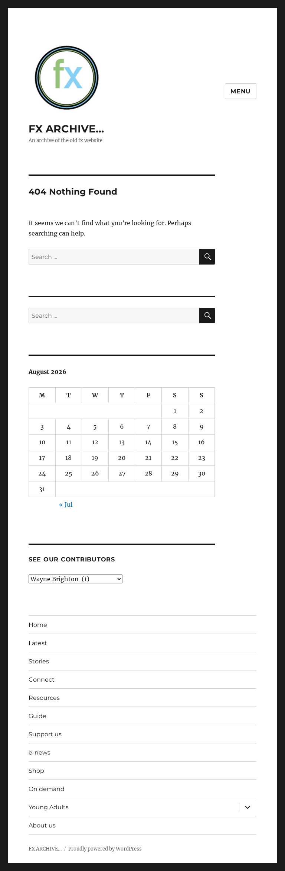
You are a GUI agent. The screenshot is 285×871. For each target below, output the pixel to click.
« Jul (65, 504)
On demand (47, 788)
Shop (36, 770)
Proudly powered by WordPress (105, 849)
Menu (240, 91)
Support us (45, 734)
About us (42, 825)
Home (38, 624)
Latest (38, 643)
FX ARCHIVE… (66, 128)
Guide (37, 716)
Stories (39, 661)
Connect (42, 679)
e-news (39, 752)
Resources (44, 697)
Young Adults (49, 807)
